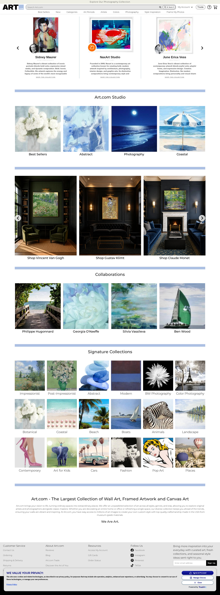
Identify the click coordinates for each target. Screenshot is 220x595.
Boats (126, 432)
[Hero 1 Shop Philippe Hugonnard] (46, 47)
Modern (126, 393)
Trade (200, 7)
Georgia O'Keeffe (86, 331)
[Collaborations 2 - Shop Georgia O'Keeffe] (86, 306)
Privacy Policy (11, 584)
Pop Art (158, 470)
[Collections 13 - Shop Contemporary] (30, 453)
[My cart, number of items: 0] (215, 7)
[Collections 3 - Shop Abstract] (94, 376)
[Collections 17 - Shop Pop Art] (158, 453)
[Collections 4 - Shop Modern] (126, 376)
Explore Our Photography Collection (110, 2)
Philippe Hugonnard (37, 331)
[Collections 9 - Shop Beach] (94, 414)
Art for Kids (62, 470)
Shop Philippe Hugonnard (110, 258)
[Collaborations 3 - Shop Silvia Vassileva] (134, 306)
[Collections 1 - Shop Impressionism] (30, 376)
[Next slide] (202, 48)
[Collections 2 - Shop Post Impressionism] (62, 376)
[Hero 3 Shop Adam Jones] (174, 47)
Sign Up (211, 563)
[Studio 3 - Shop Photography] (134, 129)
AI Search (170, 7)
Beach (94, 432)
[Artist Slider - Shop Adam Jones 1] (46, 215)
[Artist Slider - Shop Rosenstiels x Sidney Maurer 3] (174, 215)
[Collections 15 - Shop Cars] (94, 453)
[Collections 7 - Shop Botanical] (30, 414)
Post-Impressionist (62, 393)
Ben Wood (182, 331)
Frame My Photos (175, 12)
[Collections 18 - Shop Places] (190, 453)
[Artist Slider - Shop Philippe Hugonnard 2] (110, 215)
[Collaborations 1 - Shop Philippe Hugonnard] (38, 306)
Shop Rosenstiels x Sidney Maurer (175, 258)
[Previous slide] (18, 48)
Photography (134, 154)
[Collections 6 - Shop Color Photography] (190, 376)
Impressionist (30, 393)
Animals (158, 432)
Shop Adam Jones (46, 258)
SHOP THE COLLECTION (46, 78)
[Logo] (13, 7)
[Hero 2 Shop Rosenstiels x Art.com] (110, 47)
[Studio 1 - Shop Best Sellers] (38, 129)
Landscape (190, 432)
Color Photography (190, 393)
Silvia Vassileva (134, 331)
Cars (94, 470)
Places (190, 470)
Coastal (182, 154)
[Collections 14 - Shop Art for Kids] (62, 453)
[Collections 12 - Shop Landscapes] (190, 414)
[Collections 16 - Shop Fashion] (126, 453)
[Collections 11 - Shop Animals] (158, 414)
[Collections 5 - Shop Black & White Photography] (158, 376)
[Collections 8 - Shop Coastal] (62, 414)
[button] (110, 2)
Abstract (86, 154)
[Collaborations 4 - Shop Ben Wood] (182, 306)
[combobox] (92, 7)
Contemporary (30, 470)
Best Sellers (38, 154)
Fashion (126, 470)
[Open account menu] (192, 7)
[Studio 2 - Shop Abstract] (86, 129)
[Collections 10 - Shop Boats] (126, 414)
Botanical (30, 432)
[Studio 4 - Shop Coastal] (182, 129)
